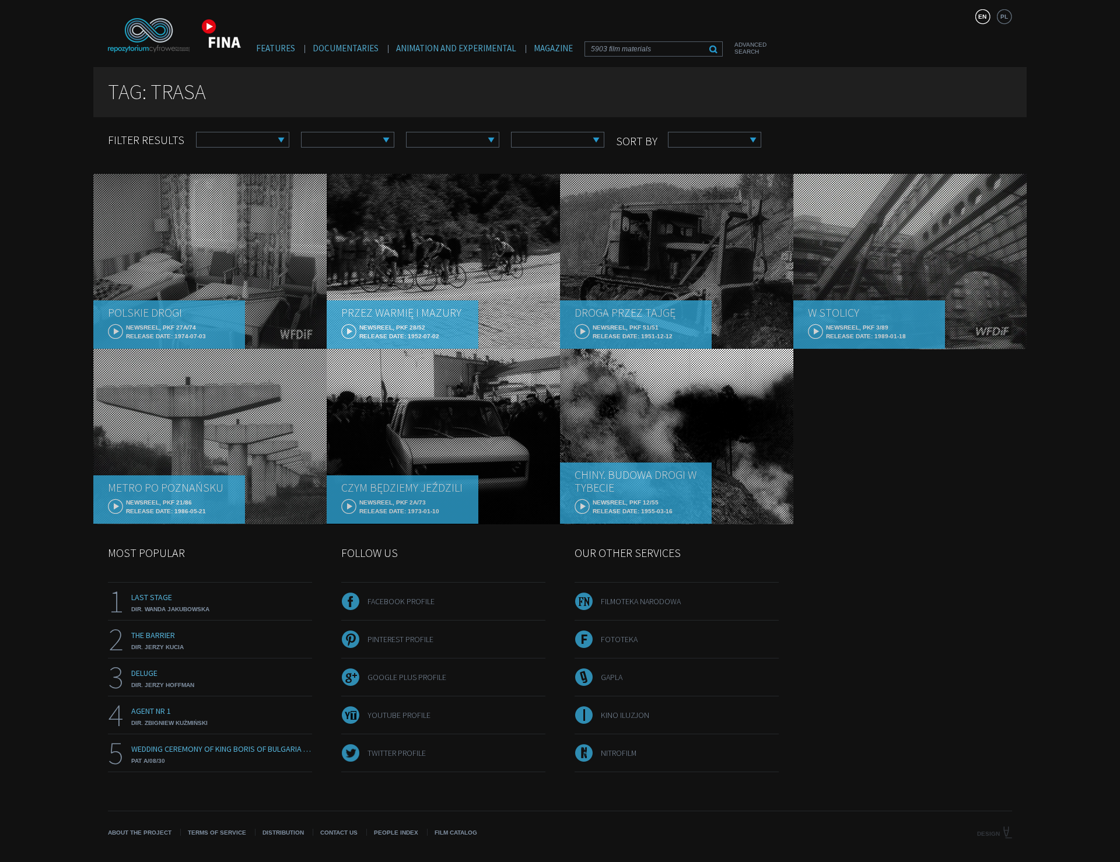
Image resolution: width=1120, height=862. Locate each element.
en (982, 16)
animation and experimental (456, 48)
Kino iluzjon (625, 715)
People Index (396, 832)
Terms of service (217, 832)
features (275, 48)
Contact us (339, 832)
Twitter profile (397, 753)
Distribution (283, 832)
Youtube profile (399, 715)
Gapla (611, 677)
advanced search (750, 48)
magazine (553, 48)
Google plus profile (407, 677)
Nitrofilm (618, 753)
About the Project (140, 832)
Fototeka (619, 639)
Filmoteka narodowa (641, 601)
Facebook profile (401, 601)
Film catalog (456, 832)
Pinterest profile (400, 639)
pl (1004, 16)
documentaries (346, 48)
